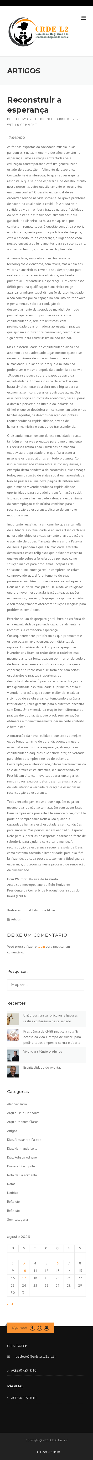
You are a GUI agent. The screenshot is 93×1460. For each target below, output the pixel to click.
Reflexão (13, 1201)
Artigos (16, 919)
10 (24, 1271)
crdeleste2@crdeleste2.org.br (36, 1357)
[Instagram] (39, 1328)
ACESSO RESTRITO (23, 1370)
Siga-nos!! (19, 1327)
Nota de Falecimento (22, 1175)
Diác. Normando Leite (22, 1148)
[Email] (46, 1328)
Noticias (12, 1193)
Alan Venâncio (17, 1104)
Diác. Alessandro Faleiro (24, 1139)
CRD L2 (33, 119)
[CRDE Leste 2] (38, 31)
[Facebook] (32, 1328)
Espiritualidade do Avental (42, 1067)
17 (24, 1278)
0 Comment (27, 125)
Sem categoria (17, 1219)
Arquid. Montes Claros (22, 1122)
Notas (11, 1184)
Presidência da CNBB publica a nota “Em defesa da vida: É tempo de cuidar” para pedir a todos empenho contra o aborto (52, 1037)
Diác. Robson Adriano (22, 1157)
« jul (10, 1304)
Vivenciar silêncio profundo (42, 1051)
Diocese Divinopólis (21, 1166)
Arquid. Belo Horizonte (23, 1113)
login (41, 946)
